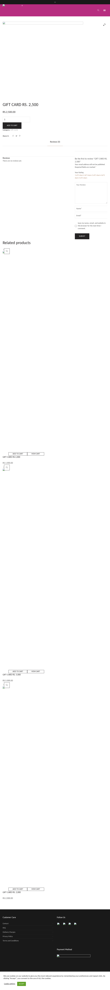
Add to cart (12, 126)
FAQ (4, 928)
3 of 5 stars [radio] (96, 175)
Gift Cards (14, 130)
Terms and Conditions (11, 941)
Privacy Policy (8, 937)
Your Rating (79, 173)
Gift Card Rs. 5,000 (12, 675)
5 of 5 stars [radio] (83, 178)
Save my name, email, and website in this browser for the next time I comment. (92, 226)
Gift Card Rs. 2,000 (12, 892)
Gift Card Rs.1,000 (11, 457)
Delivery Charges (9, 932)
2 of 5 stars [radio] (87, 175)
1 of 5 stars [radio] (79, 175)
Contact (6, 924)
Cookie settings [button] (9, 984)
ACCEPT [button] (21, 984)
